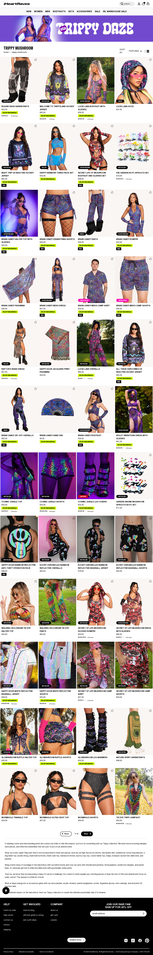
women (38, 12)
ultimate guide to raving (33, 915)
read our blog (28, 910)
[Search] (122, 4)
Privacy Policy (8, 952)
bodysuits (59, 12)
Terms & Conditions (46, 952)
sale (97, 12)
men (47, 12)
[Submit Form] (144, 913)
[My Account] (138, 3)
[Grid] (145, 51)
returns (7, 925)
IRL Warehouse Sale (115, 12)
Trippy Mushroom (19, 52)
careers (54, 920)
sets (71, 12)
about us (54, 910)
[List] (148, 51)
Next (86, 834)
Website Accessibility (26, 952)
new (28, 12)
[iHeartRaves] (17, 4)
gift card (54, 915)
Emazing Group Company (128, 952)
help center (8, 915)
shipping (7, 929)
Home (6, 52)
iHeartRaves (93, 952)
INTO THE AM (144, 952)
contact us (8, 920)
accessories (84, 12)
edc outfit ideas (29, 920)
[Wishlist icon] (35, 59)
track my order (10, 910)
